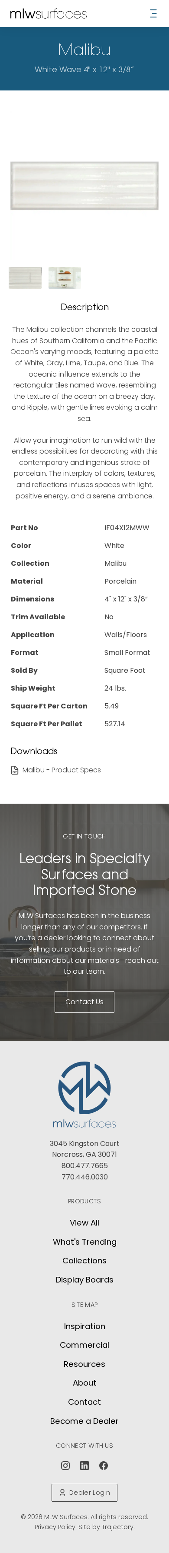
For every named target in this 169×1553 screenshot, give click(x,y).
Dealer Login (89, 1492)
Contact (84, 1401)
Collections (84, 1260)
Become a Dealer (84, 1421)
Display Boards (85, 1279)
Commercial (84, 1344)
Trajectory (117, 1527)
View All (84, 1222)
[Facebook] (103, 1465)
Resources (84, 1364)
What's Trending (85, 1241)
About (85, 1382)
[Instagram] (65, 1465)
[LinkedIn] (84, 1465)
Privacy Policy (55, 1527)
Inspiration (84, 1326)
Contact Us (84, 1002)
